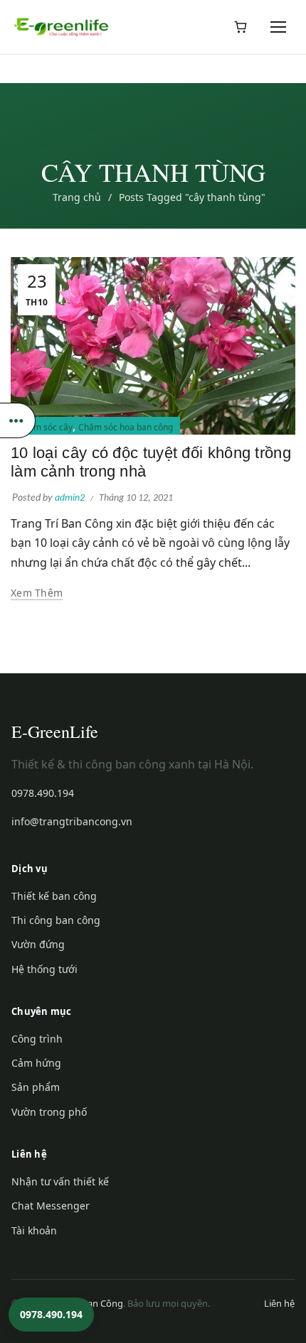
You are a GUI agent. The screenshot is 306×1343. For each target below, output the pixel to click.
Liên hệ (279, 1303)
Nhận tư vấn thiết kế (60, 1181)
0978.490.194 (42, 793)
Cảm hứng (36, 1063)
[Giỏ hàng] (240, 27)
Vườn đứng (38, 944)
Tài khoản (34, 1230)
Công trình (37, 1038)
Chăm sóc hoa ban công (125, 427)
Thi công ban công (55, 920)
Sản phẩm (35, 1087)
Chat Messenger (50, 1205)
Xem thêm (37, 593)
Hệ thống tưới (44, 969)
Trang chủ (77, 197)
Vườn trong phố (49, 1112)
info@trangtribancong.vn (71, 821)
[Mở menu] (279, 27)
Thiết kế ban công (54, 896)
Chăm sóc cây (45, 427)
